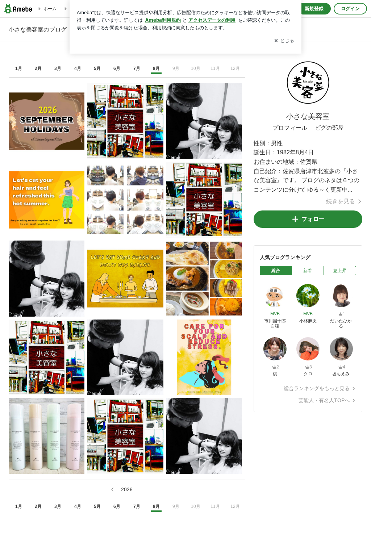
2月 (38, 68)
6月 (116, 68)
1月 (18, 68)
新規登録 (314, 8)
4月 (77, 68)
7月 (136, 68)
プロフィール (289, 128)
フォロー (313, 219)
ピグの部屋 (329, 128)
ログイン (350, 8)
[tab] (276, 270)
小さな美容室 (308, 116)
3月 (57, 68)
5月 (97, 68)
